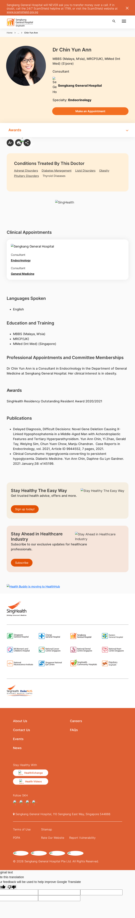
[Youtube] (34, 802)
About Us (20, 721)
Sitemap (46, 829)
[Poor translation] (12, 886)
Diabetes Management (57, 170)
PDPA (16, 837)
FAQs (74, 730)
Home (9, 32)
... (18, 32)
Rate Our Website (52, 837)
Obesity (104, 170)
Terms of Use (22, 829)
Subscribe (21, 562)
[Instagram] (21, 802)
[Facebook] (15, 802)
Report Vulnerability (82, 837)
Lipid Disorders (85, 170)
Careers (76, 721)
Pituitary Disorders (26, 176)
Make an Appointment (90, 111)
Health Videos (33, 781)
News (17, 748)
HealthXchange (33, 772)
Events (18, 739)
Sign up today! (24, 509)
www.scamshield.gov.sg (22, 12)
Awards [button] (14, 130)
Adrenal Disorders (26, 170)
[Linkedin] (28, 802)
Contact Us (21, 730)
